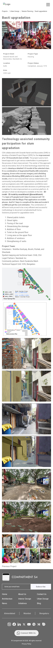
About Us (22, 594)
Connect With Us (28, 633)
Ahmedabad (9, 613)
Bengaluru (44, 613)
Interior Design (24, 599)
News (4, 603)
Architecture (7, 599)
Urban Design (14, 11)
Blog (39, 603)
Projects (5, 11)
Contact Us (41, 594)
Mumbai (27, 613)
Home (4, 594)
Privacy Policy (26, 644)
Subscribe (40, 587)
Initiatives (22, 603)
